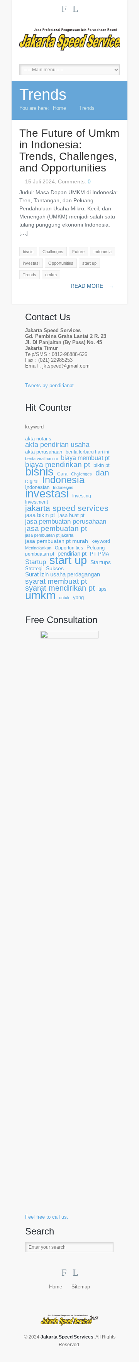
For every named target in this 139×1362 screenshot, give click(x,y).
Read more (92, 286)
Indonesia (63, 480)
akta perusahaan (43, 452)
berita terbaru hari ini (87, 451)
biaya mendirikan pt (57, 464)
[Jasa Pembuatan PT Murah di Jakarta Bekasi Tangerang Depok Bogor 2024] (69, 39)
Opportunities (69, 547)
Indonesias (63, 487)
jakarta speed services (66, 508)
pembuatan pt (39, 553)
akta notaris (38, 439)
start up (68, 560)
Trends (87, 108)
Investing (81, 495)
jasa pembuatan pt (56, 528)
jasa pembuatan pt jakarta (49, 535)
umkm (40, 595)
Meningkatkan (38, 548)
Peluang (95, 548)
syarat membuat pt (56, 581)
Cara (62, 473)
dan (102, 472)
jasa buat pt (71, 515)
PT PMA (99, 554)
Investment (36, 501)
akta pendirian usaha (57, 445)
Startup (35, 562)
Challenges (81, 474)
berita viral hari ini (41, 458)
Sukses (55, 568)
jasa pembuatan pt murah (56, 541)
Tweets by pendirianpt (49, 385)
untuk (64, 597)
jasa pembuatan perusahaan (65, 521)
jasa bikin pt (40, 515)
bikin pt (101, 465)
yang (78, 597)
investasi (47, 494)
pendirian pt (72, 554)
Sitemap (80, 1287)
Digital (32, 481)
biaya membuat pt (85, 458)
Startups (100, 562)
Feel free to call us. (46, 1217)
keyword (34, 427)
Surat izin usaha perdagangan (62, 575)
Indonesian (37, 487)
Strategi (33, 568)
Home (59, 108)
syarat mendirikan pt (60, 588)
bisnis (39, 472)
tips (102, 589)
